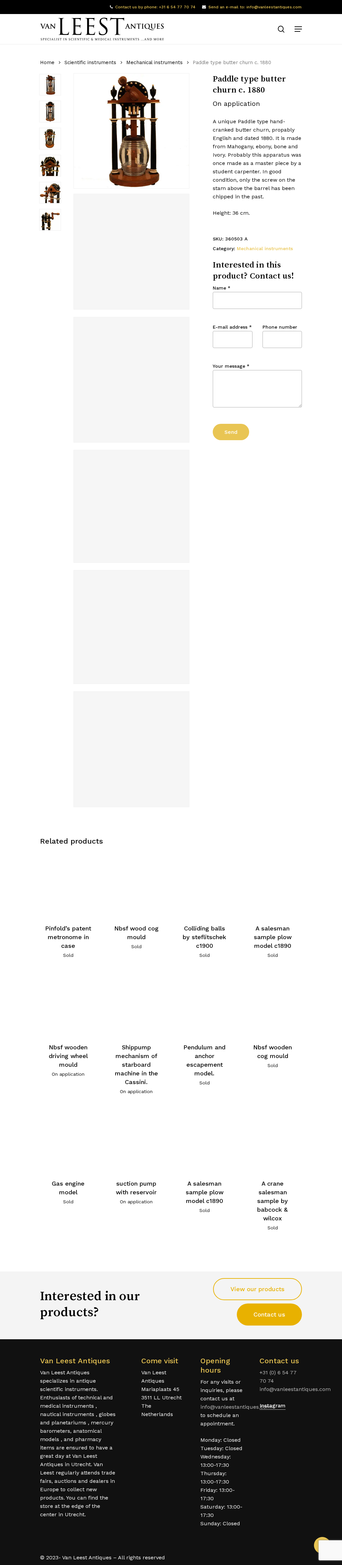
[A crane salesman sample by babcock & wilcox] (272, 1139)
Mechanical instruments (154, 62)
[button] (298, 29)
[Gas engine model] (68, 1139)
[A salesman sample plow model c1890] (272, 884)
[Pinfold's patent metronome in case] (68, 884)
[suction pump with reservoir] (136, 1139)
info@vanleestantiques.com (236, 1407)
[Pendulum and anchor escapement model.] (204, 1003)
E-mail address (232, 327)
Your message (231, 366)
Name (221, 288)
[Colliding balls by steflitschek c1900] (204, 884)
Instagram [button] (273, 1405)
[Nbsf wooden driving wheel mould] (68, 1003)
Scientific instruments (90, 62)
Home (47, 62)
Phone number (280, 327)
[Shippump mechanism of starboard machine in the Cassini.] (136, 1003)
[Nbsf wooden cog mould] (272, 1003)
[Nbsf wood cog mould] (136, 884)
